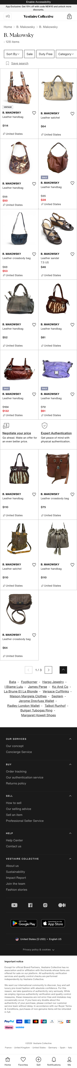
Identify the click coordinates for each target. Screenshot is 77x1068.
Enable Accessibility (38, 2)
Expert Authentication (56, 433)
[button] (69, 16)
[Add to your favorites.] (34, 113)
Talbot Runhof (55, 705)
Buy (9, 764)
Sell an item (14, 814)
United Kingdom (22, 1047)
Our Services (16, 739)
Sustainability (15, 871)
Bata (12, 682)
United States (39, 1047)
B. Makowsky (25, 27)
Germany (52, 1047)
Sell (9, 796)
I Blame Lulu (14, 686)
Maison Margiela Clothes (28, 696)
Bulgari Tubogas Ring (36, 710)
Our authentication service (24, 777)
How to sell (13, 803)
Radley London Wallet (23, 705)
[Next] (48, 670)
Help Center (14, 840)
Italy (70, 1047)
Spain (62, 1047)
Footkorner (29, 682)
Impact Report (16, 877)
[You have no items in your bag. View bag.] (69, 16)
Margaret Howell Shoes (38, 715)
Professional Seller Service (25, 820)
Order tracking (16, 771)
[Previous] (28, 670)
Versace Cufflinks (56, 691)
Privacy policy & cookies (37, 949)
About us (12, 865)
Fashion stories (16, 889)
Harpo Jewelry (53, 682)
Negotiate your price (16, 433)
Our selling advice (18, 809)
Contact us (13, 846)
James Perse (37, 686)
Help (9, 833)
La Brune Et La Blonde (21, 691)
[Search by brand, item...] (8, 16)
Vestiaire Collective (22, 859)
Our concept (15, 746)
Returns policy (16, 783)
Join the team (15, 883)
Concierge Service (19, 752)
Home (8, 27)
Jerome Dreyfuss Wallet (36, 701)
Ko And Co (60, 686)
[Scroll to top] (63, 670)
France (8, 1047)
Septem (57, 696)
